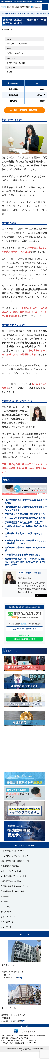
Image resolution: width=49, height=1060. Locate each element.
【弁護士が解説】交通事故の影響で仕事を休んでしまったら (26, 508)
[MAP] (19, 977)
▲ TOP (24, 1026)
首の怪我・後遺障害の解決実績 (23, 110)
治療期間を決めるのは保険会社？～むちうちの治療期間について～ (26, 542)
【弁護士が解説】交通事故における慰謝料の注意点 (26, 501)
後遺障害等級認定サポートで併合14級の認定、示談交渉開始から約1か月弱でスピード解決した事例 (25, 561)
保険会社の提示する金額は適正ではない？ (25, 554)
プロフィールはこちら (41, 595)
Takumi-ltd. (28, 1050)
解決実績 (31, 13)
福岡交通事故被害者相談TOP (13, 13)
